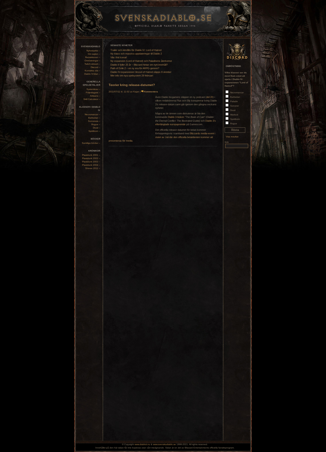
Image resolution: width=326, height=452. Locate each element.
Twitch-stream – (92, 64)
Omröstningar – (92, 60)
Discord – (95, 67)
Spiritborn (235, 119)
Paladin (234, 101)
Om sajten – (94, 54)
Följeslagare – (93, 92)
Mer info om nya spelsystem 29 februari (131, 75)
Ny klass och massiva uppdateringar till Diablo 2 (136, 53)
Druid (233, 110)
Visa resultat (232, 136)
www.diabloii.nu (142, 444)
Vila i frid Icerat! (118, 57)
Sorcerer (234, 106)
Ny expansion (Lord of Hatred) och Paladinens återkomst (141, 61)
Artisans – (95, 96)
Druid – (96, 128)
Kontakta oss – (92, 70)
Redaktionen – (92, 57)
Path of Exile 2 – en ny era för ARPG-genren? (134, 68)
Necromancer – (92, 114)
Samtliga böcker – (91, 143)
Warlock (234, 114)
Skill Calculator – (91, 99)
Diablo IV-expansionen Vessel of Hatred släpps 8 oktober (140, 72)
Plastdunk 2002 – (91, 158)
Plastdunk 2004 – (91, 165)
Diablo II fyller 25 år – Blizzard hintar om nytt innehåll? (139, 64)
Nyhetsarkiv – (93, 50)
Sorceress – (94, 121)
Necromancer (237, 92)
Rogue (233, 123)
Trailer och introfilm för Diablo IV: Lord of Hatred (135, 50)
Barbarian (235, 97)
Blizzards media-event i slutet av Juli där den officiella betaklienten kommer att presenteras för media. (162, 137)
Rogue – (95, 124)
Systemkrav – (93, 89)
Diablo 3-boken (176, 117)
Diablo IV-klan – (92, 74)
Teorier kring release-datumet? (132, 85)
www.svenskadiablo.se (164, 444)
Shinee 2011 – (92, 168)
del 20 (209, 97)
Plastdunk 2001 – (91, 155)
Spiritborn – (94, 131)
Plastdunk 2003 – (91, 161)
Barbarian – (94, 118)
